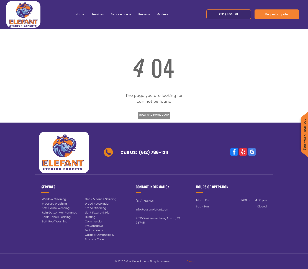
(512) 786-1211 (153, 152)
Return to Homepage (154, 115)
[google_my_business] (252, 152)
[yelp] (243, 152)
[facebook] (234, 152)
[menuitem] (80, 14)
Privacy (191, 261)
